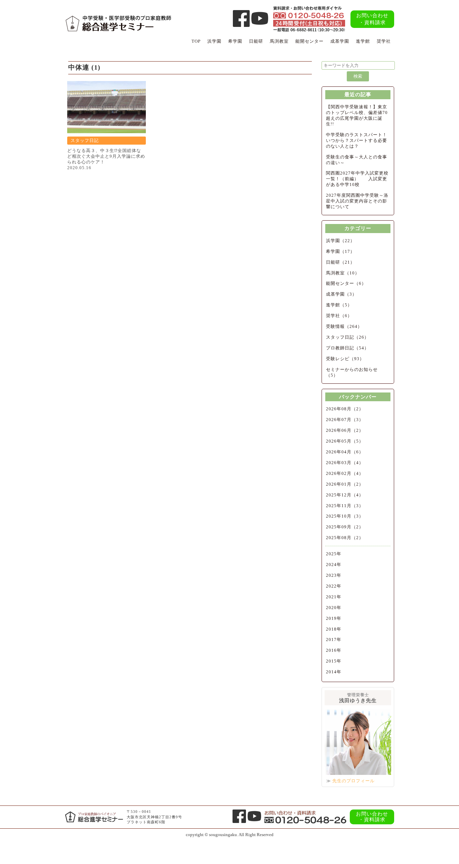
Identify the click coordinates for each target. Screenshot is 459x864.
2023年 (333, 575)
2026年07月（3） (345, 419)
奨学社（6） (339, 315)
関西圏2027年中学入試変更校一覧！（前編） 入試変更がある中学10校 (357, 179)
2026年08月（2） (345, 408)
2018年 (333, 629)
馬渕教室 (279, 41)
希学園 (235, 41)
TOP (196, 41)
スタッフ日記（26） (347, 337)
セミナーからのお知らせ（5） (352, 372)
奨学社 (384, 41)
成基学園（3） (341, 294)
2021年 (333, 596)
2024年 (333, 564)
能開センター (309, 41)
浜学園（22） (340, 240)
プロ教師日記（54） (347, 347)
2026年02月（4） (345, 473)
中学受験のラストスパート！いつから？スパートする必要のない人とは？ (356, 140)
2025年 (333, 553)
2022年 (333, 586)
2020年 (333, 607)
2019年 (333, 618)
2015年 (333, 661)
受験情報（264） (344, 326)
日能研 (256, 41)
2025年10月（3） (345, 516)
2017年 (333, 639)
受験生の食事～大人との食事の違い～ (356, 159)
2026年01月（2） (345, 484)
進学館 (363, 41)
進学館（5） (339, 304)
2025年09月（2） (345, 526)
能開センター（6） (346, 283)
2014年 (333, 671)
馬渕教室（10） (343, 272)
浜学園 (214, 41)
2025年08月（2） (345, 537)
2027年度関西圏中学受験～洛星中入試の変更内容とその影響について (357, 201)
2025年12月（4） (345, 494)
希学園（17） (340, 251)
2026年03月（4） (345, 462)
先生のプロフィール (353, 780)
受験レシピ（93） (345, 358)
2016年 (333, 650)
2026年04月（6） (345, 451)
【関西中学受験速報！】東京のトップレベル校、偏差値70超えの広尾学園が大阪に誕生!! (357, 115)
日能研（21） (340, 262)
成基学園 (339, 41)
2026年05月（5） (345, 441)
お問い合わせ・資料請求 (372, 19)
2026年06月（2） (345, 430)
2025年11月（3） (345, 505)
